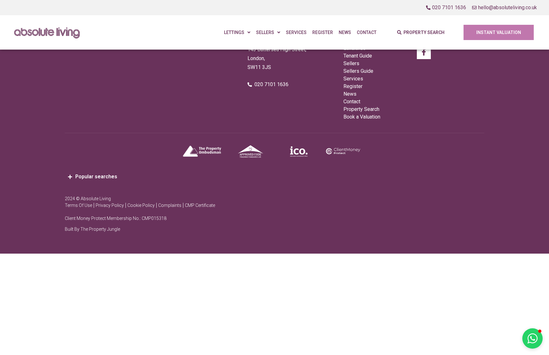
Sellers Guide (358, 71)
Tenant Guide (357, 56)
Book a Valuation (361, 117)
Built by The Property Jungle (92, 229)
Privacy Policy (110, 205)
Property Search (361, 109)
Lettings (234, 32)
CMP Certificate (200, 205)
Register (322, 32)
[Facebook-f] (424, 52)
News (345, 32)
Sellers (265, 32)
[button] (532, 338)
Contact (366, 32)
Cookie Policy (141, 205)
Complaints (169, 205)
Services (296, 32)
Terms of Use (78, 205)
